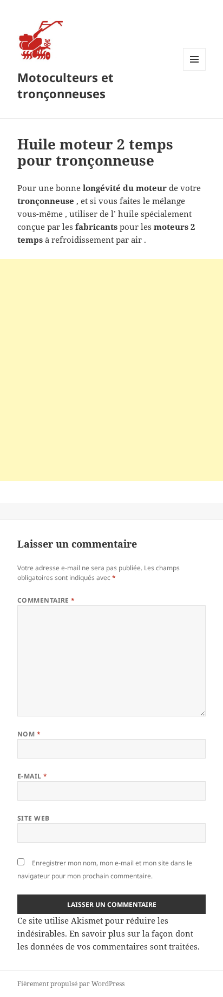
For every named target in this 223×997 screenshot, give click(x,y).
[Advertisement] (111, 370)
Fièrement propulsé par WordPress (70, 983)
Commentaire (46, 600)
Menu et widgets (194, 70)
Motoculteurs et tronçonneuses (65, 85)
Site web (33, 818)
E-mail (32, 776)
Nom (29, 734)
